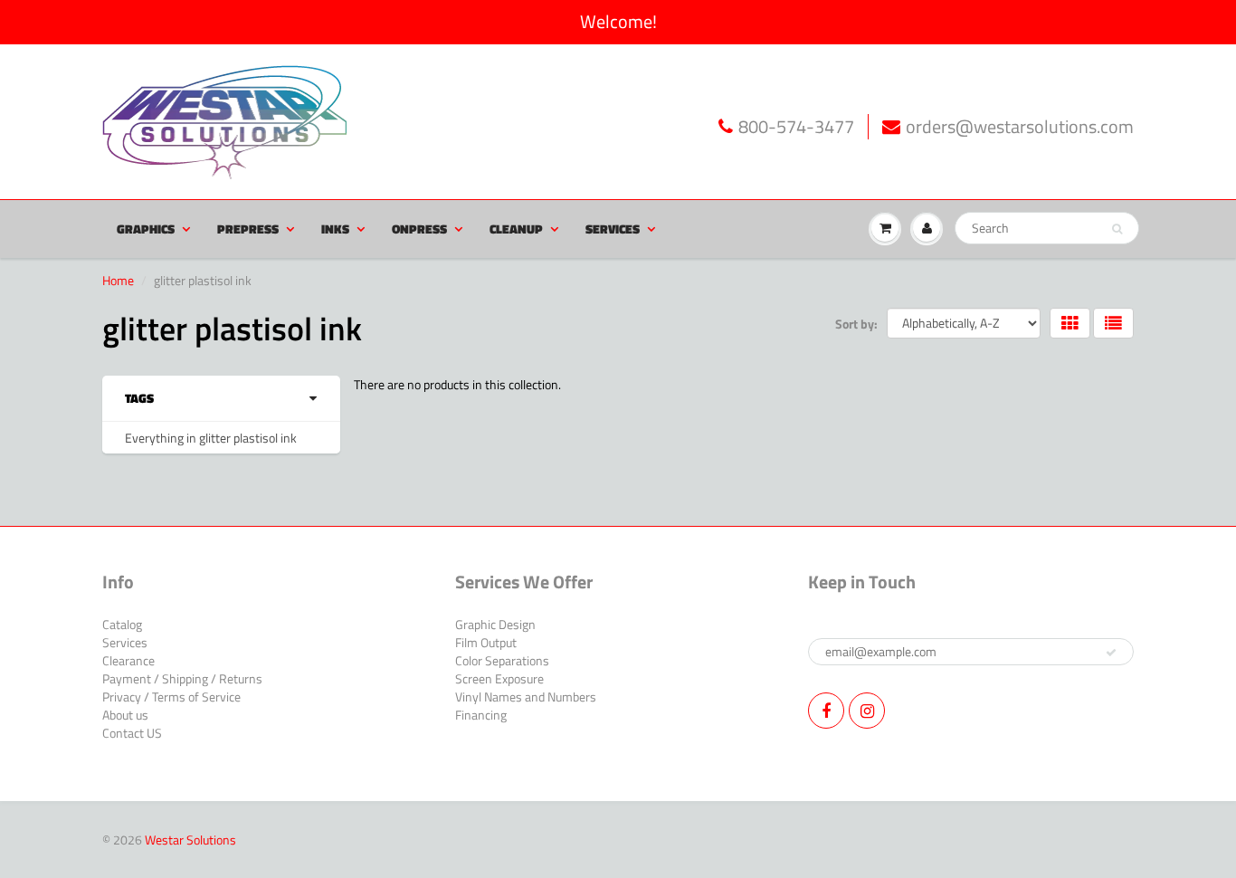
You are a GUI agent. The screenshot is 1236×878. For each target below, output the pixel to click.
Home (118, 280)
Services (612, 228)
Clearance (128, 660)
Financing (481, 714)
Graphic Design (495, 624)
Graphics (146, 228)
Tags (139, 398)
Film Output (486, 642)
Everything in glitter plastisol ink (211, 437)
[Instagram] (867, 710)
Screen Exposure (499, 678)
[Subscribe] (1111, 652)
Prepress (248, 228)
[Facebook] (826, 710)
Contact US (132, 732)
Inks (335, 228)
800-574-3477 (796, 127)
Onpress (419, 228)
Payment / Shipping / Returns (182, 678)
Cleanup (516, 228)
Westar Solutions (190, 839)
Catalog (122, 624)
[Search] (1117, 229)
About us (125, 714)
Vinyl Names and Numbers (525, 696)
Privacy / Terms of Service (171, 696)
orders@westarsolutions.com (1020, 127)
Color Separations (502, 660)
